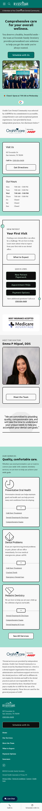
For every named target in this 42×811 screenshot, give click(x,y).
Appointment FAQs (21, 284)
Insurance (6, 759)
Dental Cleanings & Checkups (17, 517)
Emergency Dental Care (15, 577)
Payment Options (21, 292)
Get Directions (21, 167)
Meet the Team (21, 397)
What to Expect (21, 257)
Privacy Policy (6, 779)
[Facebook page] (3, 765)
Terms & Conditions (18, 779)
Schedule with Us (21, 55)
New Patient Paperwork (21, 275)
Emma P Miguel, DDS (16, 343)
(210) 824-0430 (18, 160)
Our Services (7, 738)
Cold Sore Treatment (14, 513)
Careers (29, 779)
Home (4, 733)
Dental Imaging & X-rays (15, 624)
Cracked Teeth (11, 572)
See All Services (21, 636)
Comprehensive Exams (14, 522)
